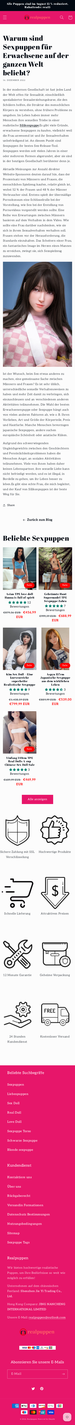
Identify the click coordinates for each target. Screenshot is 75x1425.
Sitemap (13, 1233)
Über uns (14, 1187)
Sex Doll (13, 1103)
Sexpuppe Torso (19, 1131)
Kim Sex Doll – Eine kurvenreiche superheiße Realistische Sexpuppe (19, 679)
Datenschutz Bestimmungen (28, 1214)
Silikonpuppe (29, 125)
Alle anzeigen (38, 799)
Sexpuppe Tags (18, 1242)
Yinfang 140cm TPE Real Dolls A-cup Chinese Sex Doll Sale (20, 761)
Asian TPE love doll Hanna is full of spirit (20, 595)
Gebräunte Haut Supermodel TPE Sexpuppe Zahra (55, 597)
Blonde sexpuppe (20, 1150)
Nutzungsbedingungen (24, 1224)
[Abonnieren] (63, 1374)
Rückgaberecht (18, 1196)
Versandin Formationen (25, 1205)
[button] (5, 17)
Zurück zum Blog (39, 520)
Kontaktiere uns (19, 1177)
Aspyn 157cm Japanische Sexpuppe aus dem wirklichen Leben (55, 679)
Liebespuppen (18, 1094)
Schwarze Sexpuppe (22, 1141)
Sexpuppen (15, 1085)
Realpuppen (32, 1419)
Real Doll (14, 1113)
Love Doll (14, 1122)
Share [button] (11, 505)
